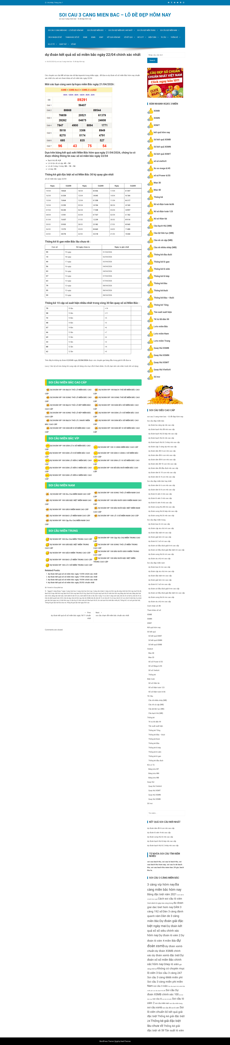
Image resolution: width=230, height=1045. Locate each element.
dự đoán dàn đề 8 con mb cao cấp (162, 460)
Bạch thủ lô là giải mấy (94, 593)
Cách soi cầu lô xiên (170, 898)
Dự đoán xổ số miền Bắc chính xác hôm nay (165, 960)
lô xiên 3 (152, 973)
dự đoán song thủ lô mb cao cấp (161, 515)
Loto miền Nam (161, 333)
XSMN (93, 37)
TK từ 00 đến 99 (161, 319)
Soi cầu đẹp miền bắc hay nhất (120, 30)
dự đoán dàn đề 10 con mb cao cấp (162, 464)
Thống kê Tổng (161, 305)
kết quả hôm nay (162, 132)
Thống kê (174, 37)
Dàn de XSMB (86, 598)
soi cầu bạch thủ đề (159, 990)
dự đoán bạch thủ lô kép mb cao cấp (162, 434)
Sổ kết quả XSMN (162, 146)
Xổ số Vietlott (153, 670)
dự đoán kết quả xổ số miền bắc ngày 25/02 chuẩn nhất (71, 582)
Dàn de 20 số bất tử (126, 596)
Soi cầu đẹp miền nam (168, 30)
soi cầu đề (167, 1008)
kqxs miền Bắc (84, 84)
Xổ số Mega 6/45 (155, 666)
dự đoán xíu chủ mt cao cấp (159, 558)
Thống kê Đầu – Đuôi (164, 297)
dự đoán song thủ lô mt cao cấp (161, 554)
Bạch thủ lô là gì (81, 593)
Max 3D (157, 182)
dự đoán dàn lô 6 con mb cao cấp (161, 485)
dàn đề (93, 598)
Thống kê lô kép (161, 276)
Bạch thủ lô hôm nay (70, 593)
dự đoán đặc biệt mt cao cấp (159, 533)
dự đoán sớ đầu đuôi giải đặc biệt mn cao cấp (166, 593)
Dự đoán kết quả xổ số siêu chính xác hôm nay (164, 930)
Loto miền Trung (162, 341)
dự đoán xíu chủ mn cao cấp (159, 601)
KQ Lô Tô (51, 44)
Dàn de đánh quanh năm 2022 (54, 598)
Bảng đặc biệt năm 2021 (161, 894)
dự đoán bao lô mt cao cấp (159, 524)
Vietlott (140, 37)
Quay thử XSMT (161, 362)
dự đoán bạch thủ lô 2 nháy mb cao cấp (164, 442)
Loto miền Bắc (161, 326)
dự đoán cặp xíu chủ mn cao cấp (161, 571)
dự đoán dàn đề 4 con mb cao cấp (162, 451)
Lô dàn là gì (73, 600)
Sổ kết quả (128, 37)
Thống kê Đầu (160, 283)
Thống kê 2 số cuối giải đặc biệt (130, 600)
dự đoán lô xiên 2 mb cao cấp (160, 494)
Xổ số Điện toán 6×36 (156, 692)
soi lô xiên (175, 1008)
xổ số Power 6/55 (162, 175)
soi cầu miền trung (176, 1003)
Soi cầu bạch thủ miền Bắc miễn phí (109, 600)
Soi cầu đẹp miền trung (146, 30)
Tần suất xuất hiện (163, 312)
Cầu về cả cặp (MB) (163, 240)
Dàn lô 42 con (120, 598)
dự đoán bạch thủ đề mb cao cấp (161, 429)
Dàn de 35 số (137, 596)
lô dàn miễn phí (82, 600)
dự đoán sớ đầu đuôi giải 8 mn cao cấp (163, 589)
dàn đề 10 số (100, 598)
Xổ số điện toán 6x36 (164, 204)
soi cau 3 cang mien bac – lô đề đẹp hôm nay (115, 15)
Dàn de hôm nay (76, 598)
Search (152, 60)
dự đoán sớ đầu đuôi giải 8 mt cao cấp (163, 546)
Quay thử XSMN (161, 355)
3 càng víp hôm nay (110, 591)
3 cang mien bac (71, 591)
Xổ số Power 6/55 (155, 662)
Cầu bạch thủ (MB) (163, 226)
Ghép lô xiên (171, 964)
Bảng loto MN (153, 773)
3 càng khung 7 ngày (58, 591)
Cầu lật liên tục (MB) (164, 233)
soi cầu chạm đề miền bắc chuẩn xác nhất (112, 614)
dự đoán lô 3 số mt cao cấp (159, 541)
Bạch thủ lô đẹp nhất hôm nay (54, 593)
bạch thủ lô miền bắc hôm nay (110, 593)
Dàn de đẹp (67, 598)
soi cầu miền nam (162, 1003)
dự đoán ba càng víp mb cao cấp (161, 425)
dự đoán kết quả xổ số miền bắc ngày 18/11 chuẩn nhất (71, 615)
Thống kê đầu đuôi (163, 254)
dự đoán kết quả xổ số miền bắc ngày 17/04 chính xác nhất (72, 577)
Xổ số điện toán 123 (163, 211)
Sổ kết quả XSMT (162, 154)
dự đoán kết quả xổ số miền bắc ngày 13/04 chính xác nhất (72, 574)
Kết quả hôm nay (113, 37)
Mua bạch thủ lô (92, 600)
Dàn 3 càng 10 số (100, 596)
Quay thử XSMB (161, 348)
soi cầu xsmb (154, 1007)
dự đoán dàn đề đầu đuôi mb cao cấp (163, 468)
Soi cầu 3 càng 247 (170, 973)
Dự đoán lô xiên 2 (169, 935)
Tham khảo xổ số (72, 37)
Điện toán (152, 37)
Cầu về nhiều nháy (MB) (165, 247)
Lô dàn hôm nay (64, 600)
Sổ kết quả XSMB (162, 139)
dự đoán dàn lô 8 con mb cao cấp (161, 490)
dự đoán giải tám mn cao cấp (160, 580)
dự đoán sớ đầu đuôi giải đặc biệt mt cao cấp (166, 550)
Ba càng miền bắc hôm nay (125, 591)
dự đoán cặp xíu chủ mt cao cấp (161, 528)
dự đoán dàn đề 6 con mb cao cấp (162, 455)
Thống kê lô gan (162, 261)
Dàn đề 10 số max (110, 598)
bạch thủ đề (137, 591)
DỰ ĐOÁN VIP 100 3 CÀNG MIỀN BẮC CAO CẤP (118, 447)
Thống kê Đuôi (161, 290)
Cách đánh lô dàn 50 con (71, 596)
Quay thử (62, 44)
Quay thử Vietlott (162, 369)
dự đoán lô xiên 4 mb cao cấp (160, 503)
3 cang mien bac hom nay (84, 591)
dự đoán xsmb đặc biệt (166, 955)
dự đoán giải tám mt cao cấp (159, 537)
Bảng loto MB (153, 778)
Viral (116, 1041)
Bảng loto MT (153, 769)
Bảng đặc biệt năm (126, 593)
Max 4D (157, 190)
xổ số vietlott (160, 161)
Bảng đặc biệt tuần (57, 596)
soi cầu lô (157, 999)
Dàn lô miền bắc (131, 598)
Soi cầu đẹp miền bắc (95, 30)
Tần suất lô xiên (174, 1030)
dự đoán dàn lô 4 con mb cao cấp (161, 477)
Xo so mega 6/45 (162, 168)
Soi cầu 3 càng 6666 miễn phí (165, 977)
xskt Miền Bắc (80, 152)
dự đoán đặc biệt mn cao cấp (160, 576)
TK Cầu (163, 37)
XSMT (101, 37)
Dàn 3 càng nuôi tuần (112, 596)
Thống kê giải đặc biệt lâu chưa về (55, 602)
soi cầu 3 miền (160, 986)
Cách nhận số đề (55, 37)
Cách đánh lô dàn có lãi (87, 596)
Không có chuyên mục (170, 968)
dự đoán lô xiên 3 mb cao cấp (160, 498)
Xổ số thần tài (160, 218)
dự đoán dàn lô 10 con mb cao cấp (162, 472)
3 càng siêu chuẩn (98, 591)
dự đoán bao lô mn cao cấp (159, 567)
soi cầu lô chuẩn (167, 999)
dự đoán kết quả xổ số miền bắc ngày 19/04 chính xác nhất (72, 580)
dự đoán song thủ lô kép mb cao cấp (162, 511)
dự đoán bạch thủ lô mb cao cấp (161, 438)
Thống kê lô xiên (162, 269)
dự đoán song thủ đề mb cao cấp (161, 507)
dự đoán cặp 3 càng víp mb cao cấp (162, 447)
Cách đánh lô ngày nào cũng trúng (160, 903)
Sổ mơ (73, 44)
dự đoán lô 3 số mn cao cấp (159, 584)
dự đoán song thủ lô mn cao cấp (161, 597)
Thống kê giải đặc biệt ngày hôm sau (78, 602)
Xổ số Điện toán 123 (156, 687)
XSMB (85, 37)
